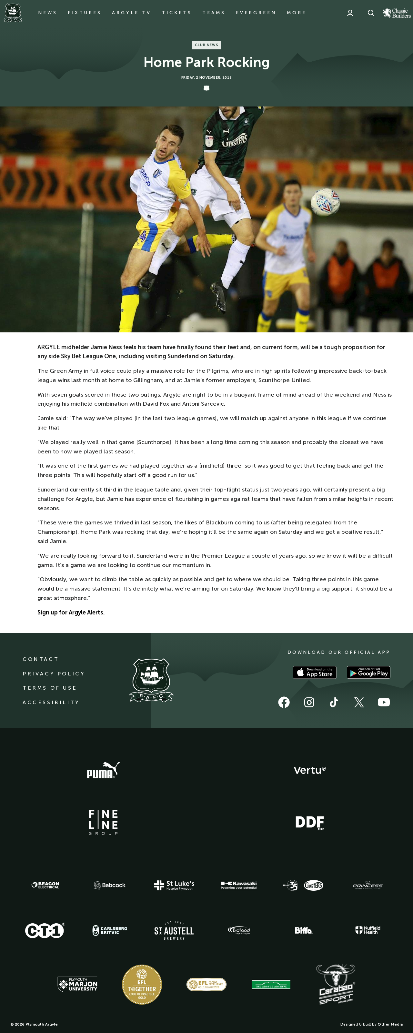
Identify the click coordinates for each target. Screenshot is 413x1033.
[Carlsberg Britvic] (110, 930)
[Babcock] (110, 885)
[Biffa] (303, 930)
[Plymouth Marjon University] (77, 985)
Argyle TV (131, 12)
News (47, 12)
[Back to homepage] (13, 13)
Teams (214, 12)
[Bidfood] (239, 930)
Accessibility (51, 702)
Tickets (177, 12)
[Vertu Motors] (310, 770)
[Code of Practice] (142, 985)
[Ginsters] (303, 885)
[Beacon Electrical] (45, 885)
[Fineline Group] (103, 822)
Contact (41, 659)
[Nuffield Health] (368, 930)
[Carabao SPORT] (336, 984)
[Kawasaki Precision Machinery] (239, 885)
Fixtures (85, 12)
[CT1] (45, 930)
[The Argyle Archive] (271, 985)
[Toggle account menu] (350, 13)
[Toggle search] (371, 13)
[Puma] (103, 770)
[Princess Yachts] (368, 885)
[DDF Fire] (310, 822)
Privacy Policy (54, 674)
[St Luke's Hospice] (174, 885)
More (297, 12)
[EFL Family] (206, 984)
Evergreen (256, 12)
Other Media (390, 1024)
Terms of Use (50, 688)
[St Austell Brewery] (174, 930)
